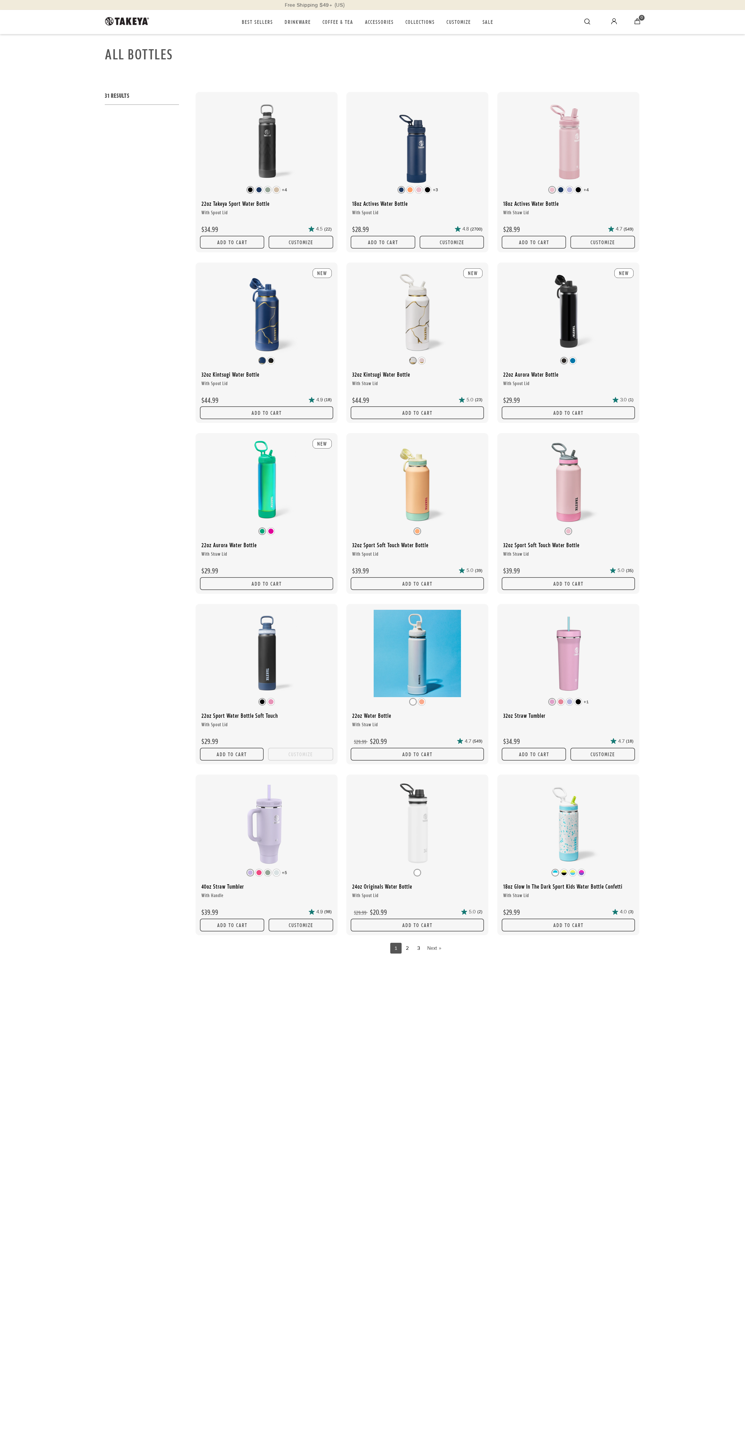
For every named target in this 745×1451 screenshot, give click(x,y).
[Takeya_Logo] (129, 22)
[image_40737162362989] (266, 824)
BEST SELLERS (257, 21)
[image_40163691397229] (568, 142)
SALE (488, 21)
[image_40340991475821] (568, 654)
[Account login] (614, 22)
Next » (434, 948)
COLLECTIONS (420, 21)
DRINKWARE (298, 21)
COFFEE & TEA (337, 21)
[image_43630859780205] (417, 824)
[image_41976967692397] (568, 824)
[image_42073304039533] (266, 142)
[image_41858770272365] (417, 654)
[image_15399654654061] (417, 142)
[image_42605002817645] (568, 483)
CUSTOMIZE (458, 21)
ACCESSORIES (379, 21)
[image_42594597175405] (417, 483)
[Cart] (637, 22)
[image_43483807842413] (266, 654)
